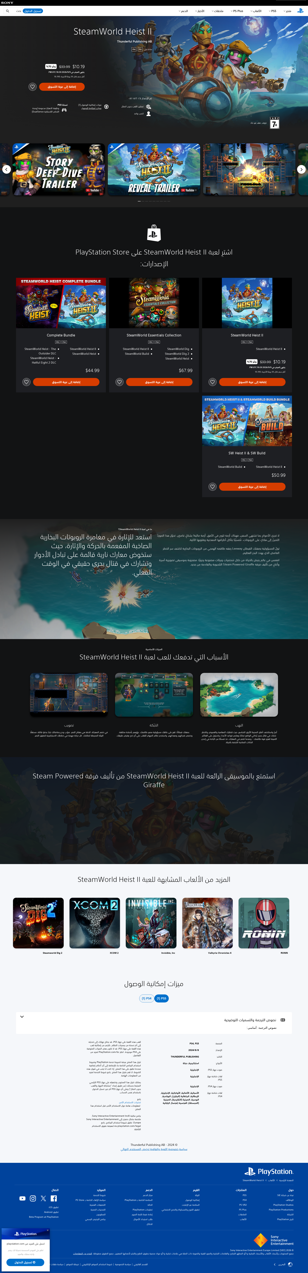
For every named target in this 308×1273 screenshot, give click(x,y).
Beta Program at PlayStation (44, 1216)
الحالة (150, 1204)
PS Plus (238, 11)
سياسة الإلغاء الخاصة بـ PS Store (91, 1200)
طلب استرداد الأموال (143, 1219)
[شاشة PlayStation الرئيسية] (300, 11)
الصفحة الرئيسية (286, 1180)
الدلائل (150, 1224)
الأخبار (201, 11)
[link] (38, 927)
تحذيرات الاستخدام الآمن (130, 1102)
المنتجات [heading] (241, 1190)
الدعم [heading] (149, 1190)
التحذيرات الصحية (98, 1209)
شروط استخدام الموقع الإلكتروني (97, 1264)
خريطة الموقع (72, 1264)
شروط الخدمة (99, 1195)
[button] (91, 108)
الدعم (184, 11)
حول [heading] (291, 1190)
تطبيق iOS (54, 1207)
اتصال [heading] (55, 1190)
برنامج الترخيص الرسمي (95, 1219)
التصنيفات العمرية (98, 1204)
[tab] (161, 998)
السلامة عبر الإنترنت (191, 1204)
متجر (288, 11)
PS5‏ (273, 11)
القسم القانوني (141, 1264)
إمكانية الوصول (192, 1200)
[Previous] (6, 169)
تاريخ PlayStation (285, 1219)
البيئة (197, 1195)
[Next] (301, 169)
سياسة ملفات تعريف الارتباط (50, 1264)
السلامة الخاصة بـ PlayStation (139, 1200)
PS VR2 (243, 1204)
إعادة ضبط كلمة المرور (142, 1214)
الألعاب (257, 11)
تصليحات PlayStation (143, 1209)
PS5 (245, 1195)
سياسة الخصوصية (123, 1264)
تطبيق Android (51, 1212)
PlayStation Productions (281, 1209)
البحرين (281, 1264)
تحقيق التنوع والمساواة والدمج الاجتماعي (181, 1209)
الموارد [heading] (101, 1190)
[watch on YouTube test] (189, 190)
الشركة (290, 1214)
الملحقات (242, 1214)
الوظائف (290, 1200)
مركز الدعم (148, 1195)
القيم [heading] (196, 1190)
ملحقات (218, 11)
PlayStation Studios (283, 1204)
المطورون (101, 1214)
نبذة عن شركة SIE (285, 1195)
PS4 (245, 1200)
